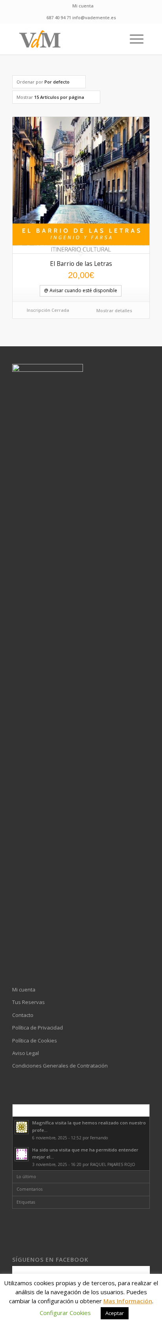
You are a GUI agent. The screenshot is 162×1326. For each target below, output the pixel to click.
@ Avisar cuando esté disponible (80, 290)
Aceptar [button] (114, 1313)
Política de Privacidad (37, 1027)
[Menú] (133, 39)
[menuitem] (83, 6)
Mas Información (127, 1301)
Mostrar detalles (113, 310)
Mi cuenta (83, 6)
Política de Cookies (34, 1040)
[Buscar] (114, 39)
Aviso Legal (25, 1053)
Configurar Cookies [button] (65, 1313)
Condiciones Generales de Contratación (60, 1065)
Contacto (22, 1015)
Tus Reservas (28, 1002)
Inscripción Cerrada (48, 310)
